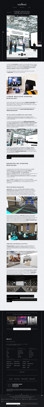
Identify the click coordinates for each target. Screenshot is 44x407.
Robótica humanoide (17, 365)
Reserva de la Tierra (10, 245)
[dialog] (22, 400)
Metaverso (8, 367)
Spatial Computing (16, 361)
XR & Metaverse (20, 350)
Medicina (24, 365)
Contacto (8, 356)
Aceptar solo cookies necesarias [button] (29, 403)
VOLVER (10, 12)
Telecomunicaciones (30, 363)
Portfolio (8, 352)
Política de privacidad (24, 378)
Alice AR (30, 356)
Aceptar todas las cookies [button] (13, 403)
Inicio (7, 350)
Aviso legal (10, 378)
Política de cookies (17, 378)
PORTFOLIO (22, 7)
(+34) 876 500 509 (11, 341)
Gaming (19, 354)
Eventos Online (31, 354)
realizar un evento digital (30, 102)
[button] (22, 405)
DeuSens (16, 180)
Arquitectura (24, 361)
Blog (7, 354)
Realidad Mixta (9, 365)
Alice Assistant (31, 352)
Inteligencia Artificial (17, 363)
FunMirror (30, 350)
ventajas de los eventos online (20, 151)
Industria (28, 365)
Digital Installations (20, 352)
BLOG (29, 7)
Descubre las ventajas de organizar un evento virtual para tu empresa (22, 300)
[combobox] (41, 395)
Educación (24, 367)
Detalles (31, 397)
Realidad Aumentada (10, 363)
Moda (28, 361)
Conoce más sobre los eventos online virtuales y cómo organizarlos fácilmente (20, 297)
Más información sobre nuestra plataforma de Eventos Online (20, 156)
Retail (28, 367)
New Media (19, 356)
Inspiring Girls (9, 189)
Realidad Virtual (9, 361)
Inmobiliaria (24, 363)
